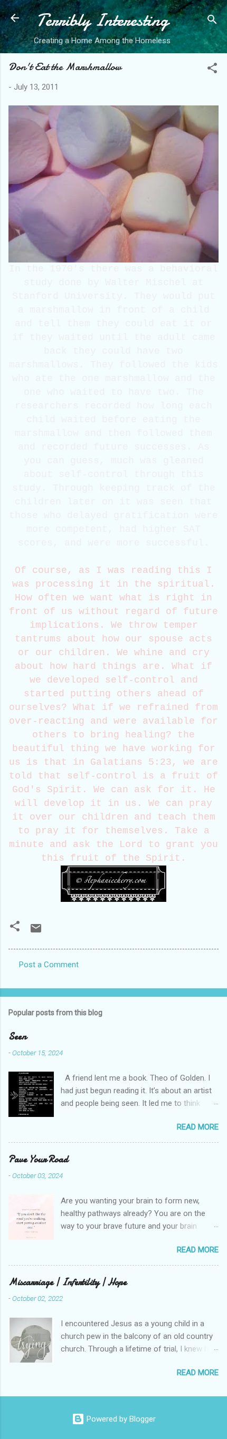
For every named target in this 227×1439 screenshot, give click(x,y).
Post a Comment (49, 964)
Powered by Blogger (120, 1419)
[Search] (212, 21)
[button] (212, 70)
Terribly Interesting (102, 20)
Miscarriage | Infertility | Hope (67, 1282)
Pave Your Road (38, 1159)
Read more (198, 1127)
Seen (17, 1036)
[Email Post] (36, 932)
